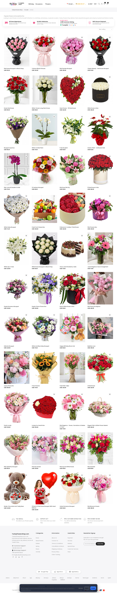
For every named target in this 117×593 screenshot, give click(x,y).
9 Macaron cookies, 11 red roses (69, 227)
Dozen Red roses (9, 108)
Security (70, 540)
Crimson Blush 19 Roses (38, 68)
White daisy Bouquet (10, 227)
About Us (54, 538)
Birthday (31, 4)
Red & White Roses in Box (67, 306)
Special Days (71, 546)
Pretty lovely (7, 425)
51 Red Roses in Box (93, 187)
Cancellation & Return (58, 546)
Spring (37, 546)
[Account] (102, 3)
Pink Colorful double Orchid (12, 187)
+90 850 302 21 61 (17, 548)
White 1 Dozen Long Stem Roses (41, 108)
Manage (81, 588)
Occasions (39, 4)
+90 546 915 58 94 (17, 552)
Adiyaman (16, 578)
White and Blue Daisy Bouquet (40, 346)
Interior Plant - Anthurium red (96, 148)
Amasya (46, 578)
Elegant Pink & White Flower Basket (98, 425)
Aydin (109, 578)
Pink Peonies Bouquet (66, 68)
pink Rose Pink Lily (65, 187)
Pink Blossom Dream (93, 506)
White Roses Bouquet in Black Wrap (42, 267)
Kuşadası (54, 580)
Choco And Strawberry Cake (68, 267)
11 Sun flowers (36, 386)
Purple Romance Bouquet (11, 306)
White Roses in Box (93, 108)
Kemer (77, 578)
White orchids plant (37, 148)
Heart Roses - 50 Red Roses (68, 108)
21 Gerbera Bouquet (37, 187)
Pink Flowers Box (92, 227)
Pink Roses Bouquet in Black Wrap (14, 68)
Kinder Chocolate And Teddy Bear (14, 506)
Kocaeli (26, 10)
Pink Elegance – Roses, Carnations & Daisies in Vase (72, 426)
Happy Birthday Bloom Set (67, 346)
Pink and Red (91, 466)
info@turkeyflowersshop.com (22, 555)
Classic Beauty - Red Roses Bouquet (98, 68)
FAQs (69, 552)
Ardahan (94, 578)
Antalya (69, 578)
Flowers (48, 4)
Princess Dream (36, 466)
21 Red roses (91, 386)
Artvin (102, 578)
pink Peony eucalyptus (94, 306)
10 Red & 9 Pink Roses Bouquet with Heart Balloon (44, 507)
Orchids (38, 552)
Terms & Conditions (57, 543)
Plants (37, 549)
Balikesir (63, 580)
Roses (37, 538)
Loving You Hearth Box (38, 425)
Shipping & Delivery (57, 549)
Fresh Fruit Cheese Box (38, 227)
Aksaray (38, 578)
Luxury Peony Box (9, 386)
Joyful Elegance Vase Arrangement (98, 267)
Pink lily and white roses (67, 466)
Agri (31, 578)
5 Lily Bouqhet (64, 148)
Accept (93, 588)
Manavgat (86, 578)
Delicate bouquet (9, 346)
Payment (70, 538)
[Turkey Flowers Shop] (18, 4)
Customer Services (73, 549)
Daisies (38, 543)
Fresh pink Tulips (64, 386)
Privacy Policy (55, 552)
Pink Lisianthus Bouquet (10, 466)
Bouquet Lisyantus (9, 148)
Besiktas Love (91, 346)
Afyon (24, 578)
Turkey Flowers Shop (17, 10)
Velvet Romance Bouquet (67, 506)
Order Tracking (56, 554)
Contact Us (55, 540)
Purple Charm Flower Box (39, 306)
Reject (87, 588)
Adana (7, 578)
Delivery (70, 543)
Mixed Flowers (39, 540)
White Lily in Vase (9, 267)
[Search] (99, 3)
